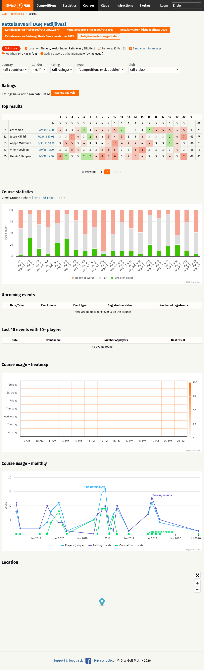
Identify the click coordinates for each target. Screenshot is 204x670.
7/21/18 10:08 (46, 136)
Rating (55, 65)
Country (7, 65)
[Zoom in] (197, 583)
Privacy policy (104, 660)
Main (4, 14)
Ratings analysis (64, 92)
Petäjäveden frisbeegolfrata (99, 36)
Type (80, 65)
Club (131, 65)
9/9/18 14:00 (46, 130)
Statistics (70, 5)
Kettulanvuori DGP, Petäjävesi (34, 24)
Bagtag (144, 5)
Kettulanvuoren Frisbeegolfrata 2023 (90, 29)
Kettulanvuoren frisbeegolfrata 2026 (143, 29)
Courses (89, 5)
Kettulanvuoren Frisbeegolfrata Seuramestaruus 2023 (39, 36)
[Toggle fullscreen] (197, 575)
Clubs (105, 5)
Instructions (124, 5)
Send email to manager (148, 48)
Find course (17, 14)
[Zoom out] (197, 589)
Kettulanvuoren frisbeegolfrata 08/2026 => (32, 29)
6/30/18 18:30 (46, 143)
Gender (37, 65)
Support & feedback (68, 660)
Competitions (46, 5)
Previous (90, 172)
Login (164, 5)
